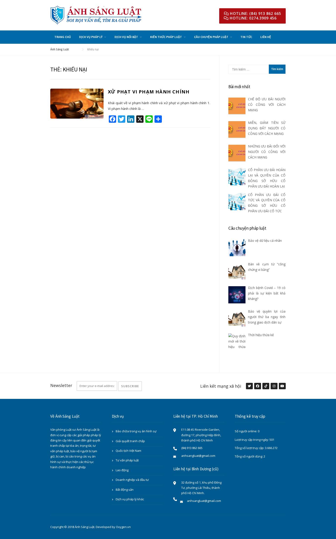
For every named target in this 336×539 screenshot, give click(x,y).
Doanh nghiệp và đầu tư (132, 480)
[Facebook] (257, 386)
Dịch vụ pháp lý (90, 37)
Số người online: (246, 431)
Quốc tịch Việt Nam (128, 451)
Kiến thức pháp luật (166, 37)
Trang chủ (62, 37)
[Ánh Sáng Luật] (96, 15)
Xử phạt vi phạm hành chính (148, 92)
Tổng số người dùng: (249, 456)
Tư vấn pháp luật (127, 460)
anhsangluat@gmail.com (198, 456)
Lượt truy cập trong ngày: (252, 440)
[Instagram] (273, 386)
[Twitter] (249, 386)
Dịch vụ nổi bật (126, 37)
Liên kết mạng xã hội (220, 386)
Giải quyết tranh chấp (130, 441)
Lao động (122, 470)
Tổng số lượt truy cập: (250, 448)
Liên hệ (265, 37)
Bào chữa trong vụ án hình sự (136, 431)
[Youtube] (282, 386)
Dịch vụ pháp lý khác (130, 499)
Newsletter (61, 385)
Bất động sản (124, 489)
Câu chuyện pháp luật (211, 37)
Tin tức (246, 37)
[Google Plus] (265, 386)
